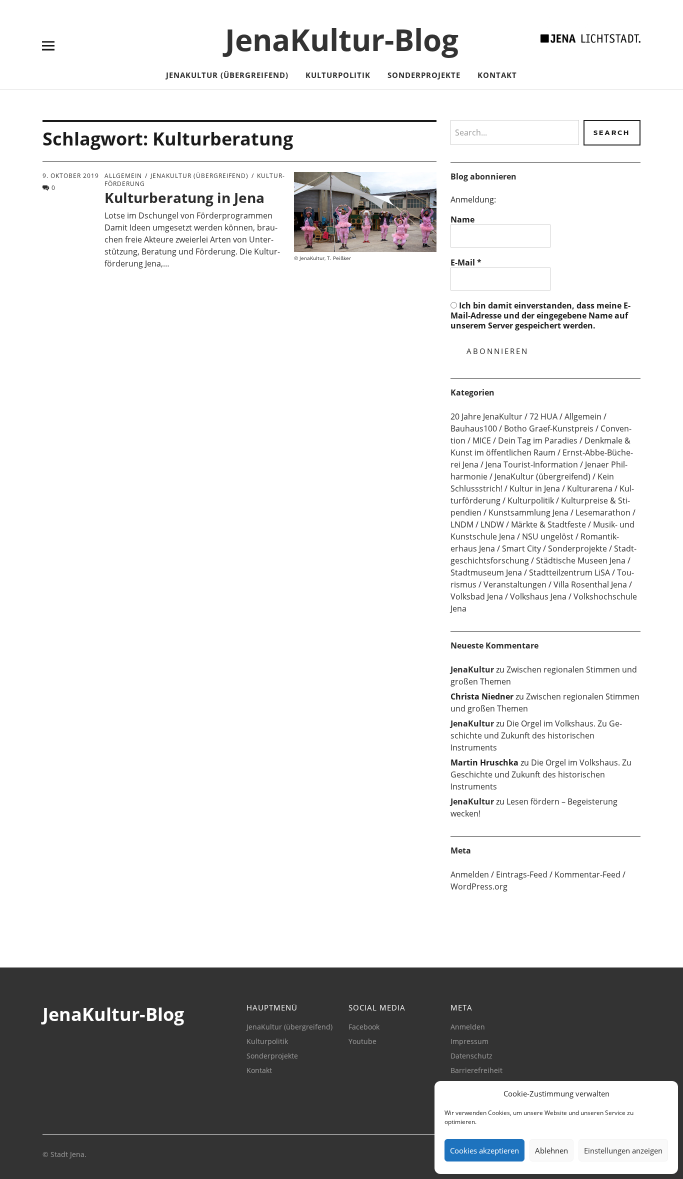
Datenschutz (471, 1055)
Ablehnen (551, 1151)
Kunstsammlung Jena (528, 512)
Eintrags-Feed (522, 874)
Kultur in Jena (535, 488)
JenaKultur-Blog (341, 39)
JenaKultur (472, 669)
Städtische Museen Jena (581, 560)
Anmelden (469, 874)
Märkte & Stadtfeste (548, 524)
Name (462, 219)
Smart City (521, 548)
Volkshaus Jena (538, 596)
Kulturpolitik (338, 75)
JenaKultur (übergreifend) (227, 75)
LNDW (492, 524)
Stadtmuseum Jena (486, 572)
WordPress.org (479, 886)
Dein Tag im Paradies (538, 440)
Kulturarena (589, 488)
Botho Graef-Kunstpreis (549, 428)
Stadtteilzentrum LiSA (569, 572)
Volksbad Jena (476, 596)
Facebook (364, 1027)
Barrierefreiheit (476, 1070)
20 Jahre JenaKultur (486, 416)
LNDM (462, 524)
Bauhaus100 (473, 428)
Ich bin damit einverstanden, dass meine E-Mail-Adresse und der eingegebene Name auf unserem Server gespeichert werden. (540, 315)
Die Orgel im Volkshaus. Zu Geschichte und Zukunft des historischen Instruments (536, 735)
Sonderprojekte (424, 75)
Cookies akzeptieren (484, 1151)
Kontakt (497, 75)
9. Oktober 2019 (70, 176)
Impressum (469, 1041)
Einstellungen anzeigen (623, 1151)
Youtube (362, 1041)
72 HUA (544, 416)
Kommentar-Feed (587, 874)
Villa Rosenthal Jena (590, 584)
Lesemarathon (603, 512)
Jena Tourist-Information (532, 464)
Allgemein (123, 176)
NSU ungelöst (548, 536)
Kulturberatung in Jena (184, 197)
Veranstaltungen (515, 584)
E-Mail (466, 263)
